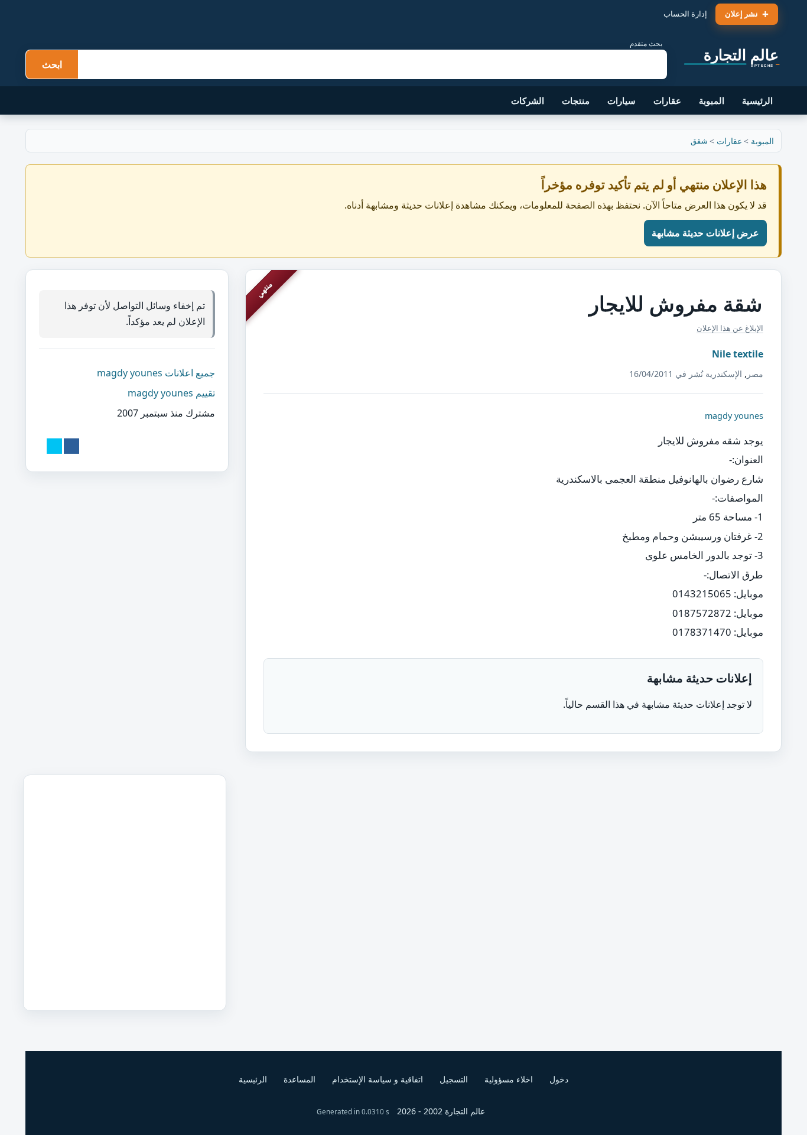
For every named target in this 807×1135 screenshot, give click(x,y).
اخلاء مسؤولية (508, 1079)
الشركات (527, 100)
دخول (558, 1079)
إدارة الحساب (685, 13)
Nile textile (737, 353)
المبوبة (711, 100)
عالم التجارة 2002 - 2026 (441, 1111)
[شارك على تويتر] (54, 445)
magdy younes (734, 415)
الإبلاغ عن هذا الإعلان (730, 328)
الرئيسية (757, 100)
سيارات (621, 100)
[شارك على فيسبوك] (71, 445)
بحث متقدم (646, 43)
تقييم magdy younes (171, 392)
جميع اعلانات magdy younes (156, 372)
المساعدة (299, 1079)
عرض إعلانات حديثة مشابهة (705, 232)
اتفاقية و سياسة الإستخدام (377, 1079)
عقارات (667, 100)
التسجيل (454, 1079)
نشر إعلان (741, 13)
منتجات (576, 100)
